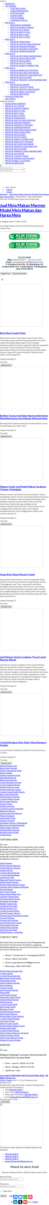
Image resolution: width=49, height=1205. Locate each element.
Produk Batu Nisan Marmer (12, 1016)
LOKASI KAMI (16, 15)
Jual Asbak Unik (7, 877)
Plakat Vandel (6, 773)
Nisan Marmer (6, 985)
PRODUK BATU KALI (19, 34)
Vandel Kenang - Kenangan (11, 932)
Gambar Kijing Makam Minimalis (14, 887)
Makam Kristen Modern (10, 1040)
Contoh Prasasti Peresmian (11, 808)
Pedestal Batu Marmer (10, 830)
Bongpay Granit (7, 1009)
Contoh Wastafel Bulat (10, 875)
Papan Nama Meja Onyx (10, 894)
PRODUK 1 (10, 22)
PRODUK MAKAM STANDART (24, 49)
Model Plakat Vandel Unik (11, 971)
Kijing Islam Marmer (9, 801)
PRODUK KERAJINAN (20, 41)
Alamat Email (5, 1176)
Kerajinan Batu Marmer (10, 899)
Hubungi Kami (6, 365)
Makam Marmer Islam (9, 787)
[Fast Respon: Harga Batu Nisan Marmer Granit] (0, 569)
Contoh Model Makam (10, 1018)
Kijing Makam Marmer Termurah (14, 1033)
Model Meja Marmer (9, 927)
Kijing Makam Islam (8, 766)
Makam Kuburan (7, 816)
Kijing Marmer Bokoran (10, 865)
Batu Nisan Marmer (8, 768)
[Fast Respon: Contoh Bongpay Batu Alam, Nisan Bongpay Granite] (0, 737)
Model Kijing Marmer (9, 999)
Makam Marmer (7, 806)
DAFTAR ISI (10, 99)
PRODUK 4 (10, 68)
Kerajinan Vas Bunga (9, 901)
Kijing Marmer (6, 1002)
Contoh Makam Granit (9, 799)
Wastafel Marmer (7, 811)
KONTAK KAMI (17, 13)
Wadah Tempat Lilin (8, 903)
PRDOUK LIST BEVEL (19, 30)
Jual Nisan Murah (7, 1021)
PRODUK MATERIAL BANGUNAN (25, 56)
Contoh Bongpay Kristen (10, 782)
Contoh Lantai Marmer (10, 873)
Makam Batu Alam (8, 1028)
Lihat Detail (5, 1102)
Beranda (3, 194)
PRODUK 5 (10, 82)
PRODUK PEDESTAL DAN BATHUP (26, 75)
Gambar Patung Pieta (9, 896)
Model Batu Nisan (8, 980)
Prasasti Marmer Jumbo (10, 789)
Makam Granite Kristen (10, 775)
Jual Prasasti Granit (8, 995)
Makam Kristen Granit (9, 1035)
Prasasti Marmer (7, 918)
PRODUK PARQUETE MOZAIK (24, 70)
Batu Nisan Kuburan (8, 1014)
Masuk (3, 1196)
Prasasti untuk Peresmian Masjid (14, 915)
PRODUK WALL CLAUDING (22, 91)
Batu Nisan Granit (7, 1007)
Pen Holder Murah (8, 892)
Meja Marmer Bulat (8, 930)
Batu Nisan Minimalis (9, 794)
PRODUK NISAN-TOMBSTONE (24, 65)
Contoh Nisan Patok (8, 1004)
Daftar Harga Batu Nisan (11, 770)
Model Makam (6, 889)
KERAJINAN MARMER (20, 25)
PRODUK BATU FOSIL (20, 32)
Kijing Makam (6, 863)
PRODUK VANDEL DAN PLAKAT (25, 89)
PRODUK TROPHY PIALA (21, 87)
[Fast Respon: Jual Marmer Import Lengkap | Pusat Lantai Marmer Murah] (0, 652)
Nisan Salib (5, 992)
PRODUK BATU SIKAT (20, 37)
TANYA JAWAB (17, 18)
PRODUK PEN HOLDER (21, 77)
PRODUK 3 (10, 53)
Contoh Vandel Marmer (10, 785)
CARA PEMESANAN (19, 11)
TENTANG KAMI (18, 8)
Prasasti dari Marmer (9, 920)
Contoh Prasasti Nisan (9, 911)
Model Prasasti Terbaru (10, 913)
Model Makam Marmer (10, 868)
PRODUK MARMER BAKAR (22, 51)
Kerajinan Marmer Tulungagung (13, 823)
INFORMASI (10, 6)
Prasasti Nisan (6, 804)
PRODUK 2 (10, 39)
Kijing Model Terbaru (9, 882)
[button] (25, 168)
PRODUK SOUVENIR (19, 84)
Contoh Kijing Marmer (9, 1030)
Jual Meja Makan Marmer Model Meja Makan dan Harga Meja (22, 210)
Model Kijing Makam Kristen (12, 884)
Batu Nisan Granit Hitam (10, 978)
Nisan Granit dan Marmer (11, 813)
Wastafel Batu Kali (8, 777)
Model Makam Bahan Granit (12, 1026)
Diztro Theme (6, 1080)
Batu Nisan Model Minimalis (12, 825)
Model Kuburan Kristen (10, 1011)
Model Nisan (5, 835)
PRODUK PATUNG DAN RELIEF (24, 72)
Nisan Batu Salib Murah (10, 997)
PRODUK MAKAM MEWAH (23, 46)
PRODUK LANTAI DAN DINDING (25, 44)
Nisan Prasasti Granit (9, 1023)
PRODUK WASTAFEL (19, 94)
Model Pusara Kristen (9, 832)
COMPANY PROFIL (19, 20)
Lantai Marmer (6, 870)
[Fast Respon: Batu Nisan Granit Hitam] (0, 328)
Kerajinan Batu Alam (9, 906)
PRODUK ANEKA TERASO (22, 27)
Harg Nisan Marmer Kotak (11, 1038)
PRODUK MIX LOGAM (20, 61)
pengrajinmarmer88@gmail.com (24, 1097)
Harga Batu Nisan (7, 818)
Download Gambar (19, 273)
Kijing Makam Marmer (10, 796)
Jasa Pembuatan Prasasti (10, 923)
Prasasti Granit (6, 988)
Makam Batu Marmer (9, 827)
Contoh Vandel (6, 973)
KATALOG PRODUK (14, 96)
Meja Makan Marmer (9, 925)
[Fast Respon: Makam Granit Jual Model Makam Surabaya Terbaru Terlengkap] (0, 482)
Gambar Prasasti (7, 820)
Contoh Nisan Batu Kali (10, 976)
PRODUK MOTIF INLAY (21, 63)
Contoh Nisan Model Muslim (12, 792)
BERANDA (10, 3)
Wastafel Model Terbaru (10, 880)
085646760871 (16, 1089)
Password (4, 1184)
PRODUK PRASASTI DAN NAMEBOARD (28, 80)
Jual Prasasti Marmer (9, 990)
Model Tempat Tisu (8, 908)
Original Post (5, 273)
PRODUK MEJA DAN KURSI (22, 58)
